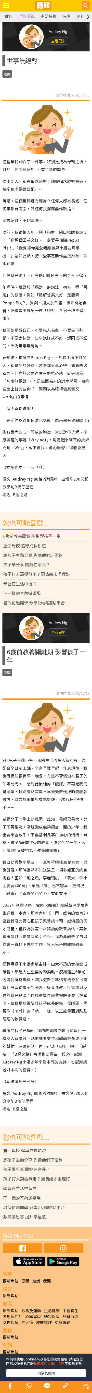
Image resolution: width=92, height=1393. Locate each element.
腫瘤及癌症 (12, 1316)
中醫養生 (70, 1310)
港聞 (7, 73)
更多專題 (62, 1322)
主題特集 (48, 16)
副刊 (80, 16)
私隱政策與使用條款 (49, 1363)
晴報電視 (27, 16)
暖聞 (47, 1281)
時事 (66, 16)
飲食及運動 (31, 1310)
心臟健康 (33, 1316)
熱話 (36, 1281)
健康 (9, 16)
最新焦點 (10, 1281)
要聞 (25, 1281)
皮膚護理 (44, 1322)
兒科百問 (70, 1316)
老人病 (27, 1322)
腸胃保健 (52, 1316)
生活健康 (52, 1310)
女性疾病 (10, 1322)
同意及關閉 (46, 1372)
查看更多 (58, 40)
